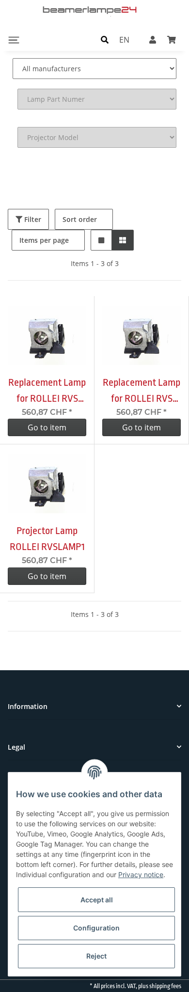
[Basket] (171, 39)
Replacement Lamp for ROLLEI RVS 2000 (141, 392)
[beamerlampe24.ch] (90, 9)
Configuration (96, 928)
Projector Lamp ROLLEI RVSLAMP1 (47, 538)
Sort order (80, 219)
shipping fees (165, 986)
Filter (31, 219)
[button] (104, 39)
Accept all (96, 900)
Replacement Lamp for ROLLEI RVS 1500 (47, 392)
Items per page (44, 240)
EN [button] (124, 39)
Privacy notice (140, 874)
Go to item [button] (47, 427)
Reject (96, 956)
